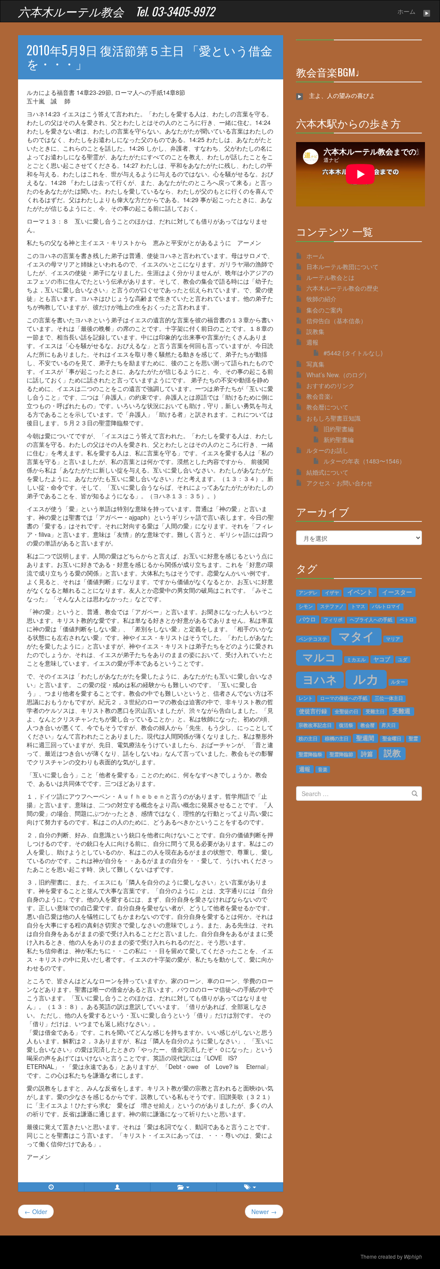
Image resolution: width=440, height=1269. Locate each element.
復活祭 (346, 725)
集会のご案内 (324, 310)
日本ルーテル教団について (342, 266)
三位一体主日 (389, 698)
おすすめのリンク (330, 385)
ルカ (366, 679)
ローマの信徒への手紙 (343, 698)
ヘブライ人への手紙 (371, 620)
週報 (312, 342)
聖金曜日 (391, 739)
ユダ (402, 659)
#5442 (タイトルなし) (353, 352)
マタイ (357, 636)
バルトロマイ (386, 606)
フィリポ (333, 620)
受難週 (401, 711)
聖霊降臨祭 (310, 754)
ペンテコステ (313, 639)
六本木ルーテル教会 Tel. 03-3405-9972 (116, 11)
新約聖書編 (339, 439)
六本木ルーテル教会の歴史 (342, 288)
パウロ (307, 619)
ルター (398, 682)
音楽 (322, 769)
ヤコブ (381, 659)
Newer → (264, 1211)
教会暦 (368, 725)
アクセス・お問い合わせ (339, 483)
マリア (393, 639)
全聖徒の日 (346, 712)
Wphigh (413, 1256)
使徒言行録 (313, 711)
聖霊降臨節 (341, 754)
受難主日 (375, 712)
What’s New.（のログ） (338, 374)
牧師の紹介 (321, 298)
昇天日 (389, 725)
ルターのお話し (327, 450)
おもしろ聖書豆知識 (333, 418)
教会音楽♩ (321, 396)
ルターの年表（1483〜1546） (364, 461)
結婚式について (327, 472)
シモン (306, 606)
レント (306, 698)
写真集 (315, 364)
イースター (397, 592)
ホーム (406, 11)
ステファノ (332, 606)
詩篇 (367, 754)
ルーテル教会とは (330, 277)
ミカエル (356, 659)
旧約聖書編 (339, 428)
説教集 (315, 331)
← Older (35, 1211)
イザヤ (332, 593)
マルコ (319, 657)
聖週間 (365, 738)
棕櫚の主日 (336, 739)
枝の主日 (308, 739)
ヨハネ (319, 679)
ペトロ (407, 620)
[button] (117, 1187)
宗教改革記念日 (315, 725)
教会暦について (327, 407)
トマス (358, 606)
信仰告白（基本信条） (336, 320)
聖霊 (413, 739)
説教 (392, 753)
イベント (360, 592)
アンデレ (308, 593)
